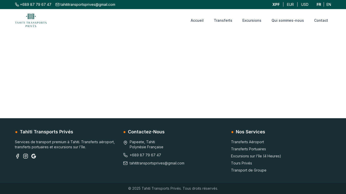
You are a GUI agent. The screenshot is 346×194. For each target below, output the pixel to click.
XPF (276, 4)
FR (319, 4)
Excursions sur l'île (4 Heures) (256, 156)
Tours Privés (241, 163)
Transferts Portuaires (248, 149)
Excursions (251, 20)
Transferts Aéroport (247, 142)
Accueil (197, 20)
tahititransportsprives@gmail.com (88, 4)
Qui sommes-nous (288, 20)
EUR (290, 4)
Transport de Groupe (248, 170)
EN (328, 4)
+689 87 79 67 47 (35, 4)
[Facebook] (17, 156)
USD (305, 4)
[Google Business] (33, 156)
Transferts (223, 20)
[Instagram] (25, 156)
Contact (321, 20)
